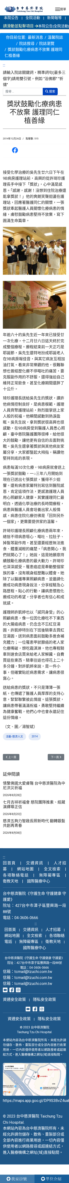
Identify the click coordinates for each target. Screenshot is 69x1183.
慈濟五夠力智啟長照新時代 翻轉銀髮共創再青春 (34, 823)
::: (4, 65)
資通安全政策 (14, 999)
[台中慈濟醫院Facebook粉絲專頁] (11, 989)
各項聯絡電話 (16, 875)
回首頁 (9, 863)
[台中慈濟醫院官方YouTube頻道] (5, 989)
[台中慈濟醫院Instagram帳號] (18, 989)
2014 (35, 736)
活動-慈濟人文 (14, 736)
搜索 (51, 91)
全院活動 (32, 18)
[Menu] (60, 9)
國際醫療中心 (38, 881)
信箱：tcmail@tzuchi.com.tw (27, 971)
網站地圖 (25, 869)
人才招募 (53, 929)
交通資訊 (34, 863)
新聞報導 (54, 18)
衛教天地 (10, 881)
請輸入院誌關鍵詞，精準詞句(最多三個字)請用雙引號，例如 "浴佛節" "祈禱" (34, 78)
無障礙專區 (50, 875)
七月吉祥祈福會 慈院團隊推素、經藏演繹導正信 (34, 804)
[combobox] (23, 91)
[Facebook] (15, 150)
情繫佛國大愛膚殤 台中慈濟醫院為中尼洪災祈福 (34, 785)
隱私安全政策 (44, 999)
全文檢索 (52, 869)
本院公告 (11, 18)
